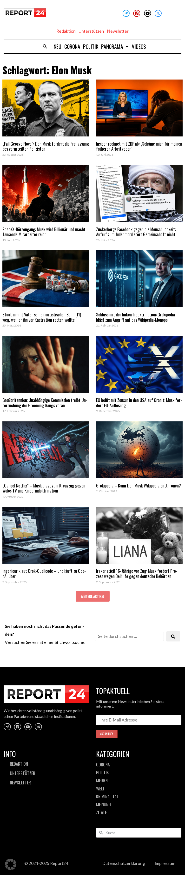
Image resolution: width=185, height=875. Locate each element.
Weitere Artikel (92, 596)
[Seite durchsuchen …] (129, 636)
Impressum (165, 863)
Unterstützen (91, 31)
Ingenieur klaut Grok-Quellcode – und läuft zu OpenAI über (44, 573)
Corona (72, 46)
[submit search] (173, 636)
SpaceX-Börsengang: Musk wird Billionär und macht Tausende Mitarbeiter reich (44, 232)
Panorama (112, 46)
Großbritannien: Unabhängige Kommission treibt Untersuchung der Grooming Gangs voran (44, 402)
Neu (57, 46)
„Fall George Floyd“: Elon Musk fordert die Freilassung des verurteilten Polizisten (45, 146)
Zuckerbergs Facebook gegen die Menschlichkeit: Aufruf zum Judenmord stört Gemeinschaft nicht (136, 232)
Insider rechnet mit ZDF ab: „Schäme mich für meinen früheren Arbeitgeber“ (139, 146)
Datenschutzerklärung (123, 863)
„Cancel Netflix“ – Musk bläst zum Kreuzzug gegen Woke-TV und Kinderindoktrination (43, 488)
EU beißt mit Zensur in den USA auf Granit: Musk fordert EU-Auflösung (139, 402)
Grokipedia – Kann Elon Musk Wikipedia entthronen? (138, 485)
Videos (139, 46)
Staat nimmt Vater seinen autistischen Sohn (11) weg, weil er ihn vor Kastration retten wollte (41, 317)
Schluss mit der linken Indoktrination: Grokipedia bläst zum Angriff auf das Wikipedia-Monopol (135, 317)
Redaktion (66, 31)
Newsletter (118, 31)
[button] (45, 46)
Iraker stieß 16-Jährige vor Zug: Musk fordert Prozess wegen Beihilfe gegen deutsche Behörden (136, 573)
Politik (90, 46)
